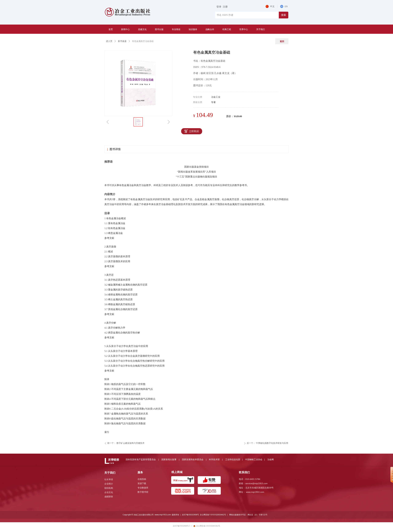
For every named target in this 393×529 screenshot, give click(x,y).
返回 (282, 41)
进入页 (109, 41)
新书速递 (122, 41)
